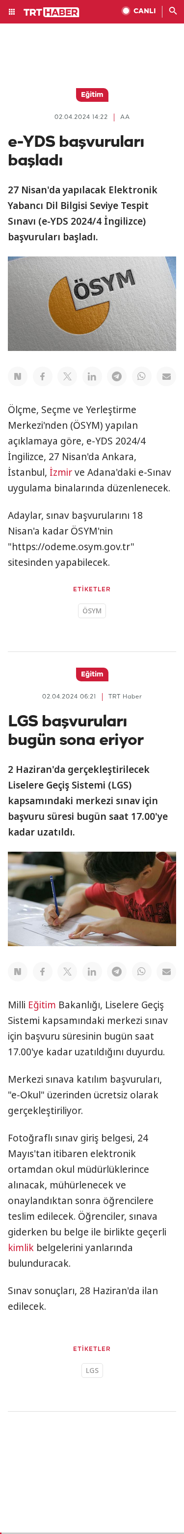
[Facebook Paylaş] (43, 376)
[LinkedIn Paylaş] (92, 376)
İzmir (61, 472)
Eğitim (42, 1005)
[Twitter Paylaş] (67, 376)
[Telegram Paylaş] (117, 376)
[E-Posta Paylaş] (166, 376)
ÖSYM (92, 610)
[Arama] (173, 12)
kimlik (21, 1247)
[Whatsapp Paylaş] (142, 376)
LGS (92, 1370)
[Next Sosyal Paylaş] (17, 376)
